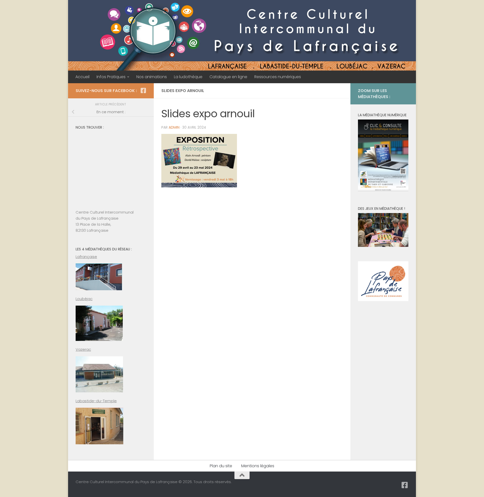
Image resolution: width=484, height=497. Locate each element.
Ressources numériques (277, 77)
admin (174, 127)
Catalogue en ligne (228, 77)
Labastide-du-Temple (96, 400)
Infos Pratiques (111, 77)
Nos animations (151, 77)
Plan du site (221, 466)
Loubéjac (84, 298)
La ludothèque (188, 77)
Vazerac (83, 349)
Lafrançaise (86, 256)
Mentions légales (257, 466)
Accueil (82, 77)
